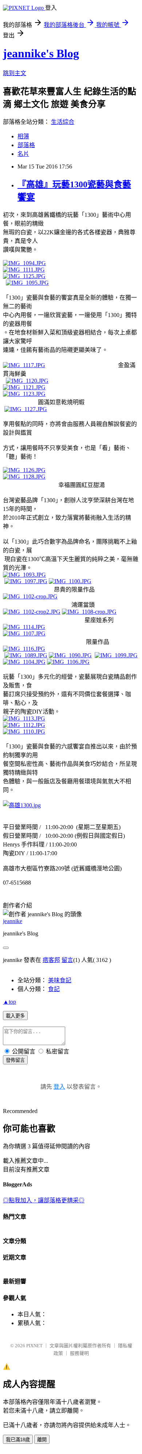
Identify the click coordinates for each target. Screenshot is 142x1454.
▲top (9, 1002)
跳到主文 (14, 73)
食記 (54, 989)
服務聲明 (79, 1353)
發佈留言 (15, 1060)
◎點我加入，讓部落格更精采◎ (43, 1200)
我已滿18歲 (18, 1439)
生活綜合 (62, 122)
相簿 (23, 136)
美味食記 (59, 980)
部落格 (26, 145)
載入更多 (15, 1016)
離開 (42, 1439)
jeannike (12, 921)
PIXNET (34, 1345)
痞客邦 (51, 960)
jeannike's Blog (41, 53)
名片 (23, 154)
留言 (67, 960)
